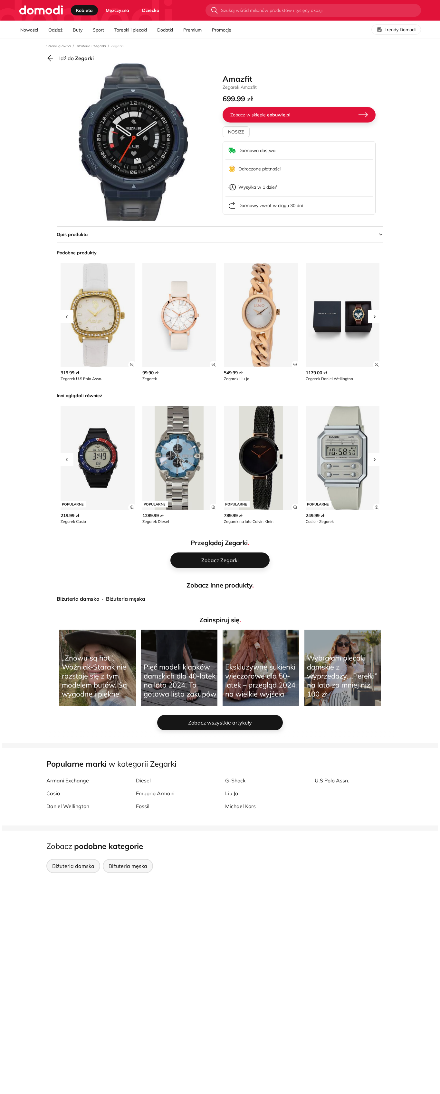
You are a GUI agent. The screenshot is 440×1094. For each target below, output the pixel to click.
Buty (77, 30)
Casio (53, 793)
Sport (98, 30)
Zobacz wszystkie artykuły (220, 722)
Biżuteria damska (78, 599)
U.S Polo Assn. (332, 780)
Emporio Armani (155, 793)
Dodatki (165, 30)
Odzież (55, 30)
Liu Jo (231, 793)
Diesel (143, 780)
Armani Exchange (67, 780)
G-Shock (235, 780)
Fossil (142, 806)
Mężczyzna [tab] (117, 10)
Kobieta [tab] (84, 10)
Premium (192, 30)
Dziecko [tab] (150, 10)
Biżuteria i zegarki (91, 46)
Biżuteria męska (125, 599)
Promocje (221, 30)
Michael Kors (240, 806)
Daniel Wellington (67, 806)
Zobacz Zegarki (220, 560)
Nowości (29, 30)
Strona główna (58, 46)
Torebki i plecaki (130, 30)
